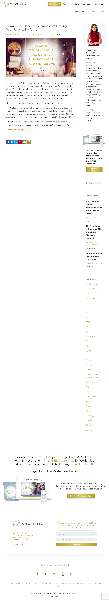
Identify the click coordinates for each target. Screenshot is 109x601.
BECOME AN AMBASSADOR (80, 583)
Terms (68, 593)
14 (87, 303)
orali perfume (33, 34)
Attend (76, 4)
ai (86, 355)
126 (87, 294)
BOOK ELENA (54, 4)
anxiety (89, 392)
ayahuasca (90, 425)
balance (89, 430)
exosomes (89, 263)
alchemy (89, 360)
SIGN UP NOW (94, 169)
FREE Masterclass (62, 460)
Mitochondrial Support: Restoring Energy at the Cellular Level (94, 207)
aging (88, 351)
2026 (88, 322)
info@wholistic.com (21, 544)
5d (87, 327)
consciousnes (91, 242)
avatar (88, 420)
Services (86, 4)
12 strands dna (92, 289)
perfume (43, 34)
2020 (88, 308)
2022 (88, 313)
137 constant (91, 298)
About (65, 4)
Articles (53, 583)
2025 (88, 317)
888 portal (90, 336)
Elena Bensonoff (82, 464)
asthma (89, 411)
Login (102, 12)
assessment (91, 406)
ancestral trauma (93, 382)
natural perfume (13, 34)
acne (88, 346)
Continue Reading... (15, 130)
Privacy (74, 593)
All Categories (92, 284)
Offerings (99, 4)
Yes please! (76, 544)
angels (89, 387)
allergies (89, 370)
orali (24, 34)
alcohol (89, 365)
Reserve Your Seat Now (81, 496)
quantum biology (92, 244)
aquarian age (92, 397)
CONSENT (63, 583)
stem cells (98, 263)
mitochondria (91, 217)
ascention (90, 401)
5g (87, 332)
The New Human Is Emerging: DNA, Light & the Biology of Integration (94, 232)
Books (28, 583)
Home (11, 583)
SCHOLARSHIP (99, 583)
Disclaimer (54, 596)
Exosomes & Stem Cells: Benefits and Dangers (94, 256)
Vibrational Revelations (85, 12)
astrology (90, 416)
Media (44, 583)
